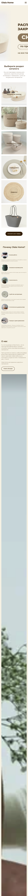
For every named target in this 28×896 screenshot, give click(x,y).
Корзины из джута (14, 869)
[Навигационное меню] (26, 2)
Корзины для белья (14, 894)
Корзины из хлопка (14, 845)
